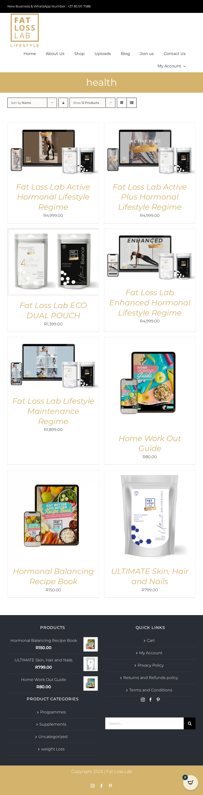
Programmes (53, 712)
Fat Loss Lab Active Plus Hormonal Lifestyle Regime (150, 197)
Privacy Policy (151, 665)
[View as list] (131, 103)
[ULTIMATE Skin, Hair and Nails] (149, 473)
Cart (151, 640)
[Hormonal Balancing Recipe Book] (53, 473)
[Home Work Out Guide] (149, 340)
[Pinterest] (158, 700)
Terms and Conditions (150, 690)
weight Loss (53, 749)
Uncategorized (53, 736)
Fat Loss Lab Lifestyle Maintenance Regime (53, 411)
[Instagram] (143, 700)
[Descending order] (63, 103)
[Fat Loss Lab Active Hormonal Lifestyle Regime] (53, 126)
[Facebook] (150, 700)
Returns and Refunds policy (150, 677)
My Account (150, 653)
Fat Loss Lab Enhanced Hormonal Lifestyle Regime (149, 302)
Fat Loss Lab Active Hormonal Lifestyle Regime (53, 197)
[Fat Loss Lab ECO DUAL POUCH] (53, 232)
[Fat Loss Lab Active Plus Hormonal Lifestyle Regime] (149, 126)
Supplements (52, 724)
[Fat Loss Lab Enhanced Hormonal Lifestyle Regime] (149, 232)
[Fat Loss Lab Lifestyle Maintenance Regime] (53, 340)
